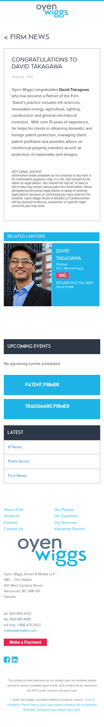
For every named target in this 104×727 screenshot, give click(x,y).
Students (11, 516)
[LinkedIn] (15, 661)
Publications (18, 461)
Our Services (65, 522)
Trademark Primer (47, 406)
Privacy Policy (29, 704)
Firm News (17, 475)
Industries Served (69, 528)
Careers (10, 522)
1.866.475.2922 (29, 625)
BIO (62, 275)
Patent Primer (42, 385)
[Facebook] (8, 661)
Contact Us (13, 528)
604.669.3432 (67, 283)
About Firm (13, 509)
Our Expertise (66, 516)
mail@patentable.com (20, 630)
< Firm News (27, 37)
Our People (64, 509)
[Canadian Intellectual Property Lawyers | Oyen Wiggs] (52, 11)
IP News (15, 447)
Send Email (64, 287)
